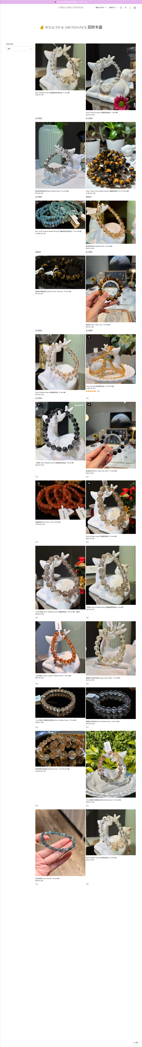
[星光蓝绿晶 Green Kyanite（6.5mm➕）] (60, 842)
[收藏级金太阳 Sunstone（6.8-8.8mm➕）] (60, 499)
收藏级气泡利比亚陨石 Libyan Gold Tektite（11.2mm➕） (103, 678)
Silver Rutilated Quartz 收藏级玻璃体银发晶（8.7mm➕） (53, 92)
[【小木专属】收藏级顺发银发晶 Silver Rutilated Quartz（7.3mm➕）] (60, 702)
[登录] (125, 7)
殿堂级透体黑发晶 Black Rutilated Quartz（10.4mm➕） (52, 191)
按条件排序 (10, 44)
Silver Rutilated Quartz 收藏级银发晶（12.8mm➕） (102, 536)
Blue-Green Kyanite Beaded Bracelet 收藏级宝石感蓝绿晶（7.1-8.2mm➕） (58, 231)
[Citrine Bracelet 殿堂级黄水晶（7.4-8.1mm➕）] (111, 359)
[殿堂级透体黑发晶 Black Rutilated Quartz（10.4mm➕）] (60, 155)
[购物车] (134, 7)
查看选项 (88, 196)
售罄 (87, 398)
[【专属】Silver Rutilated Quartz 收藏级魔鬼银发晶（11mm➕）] (111, 575)
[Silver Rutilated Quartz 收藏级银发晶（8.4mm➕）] (60, 362)
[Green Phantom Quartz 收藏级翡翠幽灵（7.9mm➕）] (111, 76)
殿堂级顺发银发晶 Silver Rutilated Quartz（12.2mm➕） (52, 998)
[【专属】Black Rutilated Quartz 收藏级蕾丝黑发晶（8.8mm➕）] (60, 431)
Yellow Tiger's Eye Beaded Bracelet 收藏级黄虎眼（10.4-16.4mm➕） (108, 191)
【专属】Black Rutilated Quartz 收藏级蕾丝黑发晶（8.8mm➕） (55, 462)
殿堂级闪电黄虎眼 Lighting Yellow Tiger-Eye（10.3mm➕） (53, 291)
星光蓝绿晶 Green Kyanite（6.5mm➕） (47, 878)
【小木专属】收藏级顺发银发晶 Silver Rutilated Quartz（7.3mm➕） (56, 720)
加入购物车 (38, 118)
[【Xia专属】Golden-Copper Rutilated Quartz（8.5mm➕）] (60, 647)
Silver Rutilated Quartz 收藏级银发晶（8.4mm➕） (51, 392)
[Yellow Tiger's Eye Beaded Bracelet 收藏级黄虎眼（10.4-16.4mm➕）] (111, 155)
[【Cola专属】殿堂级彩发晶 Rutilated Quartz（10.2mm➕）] (111, 764)
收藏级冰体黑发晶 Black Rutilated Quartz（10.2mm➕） (103, 721)
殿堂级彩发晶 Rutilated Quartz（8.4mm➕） (99, 246)
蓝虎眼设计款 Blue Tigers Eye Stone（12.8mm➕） (102, 471)
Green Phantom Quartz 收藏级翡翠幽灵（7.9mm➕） (102, 112)
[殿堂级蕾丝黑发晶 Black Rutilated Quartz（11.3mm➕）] (60, 921)
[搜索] (121, 7)
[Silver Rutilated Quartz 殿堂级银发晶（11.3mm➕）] (111, 832)
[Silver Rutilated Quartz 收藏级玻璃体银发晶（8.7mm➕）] (60, 66)
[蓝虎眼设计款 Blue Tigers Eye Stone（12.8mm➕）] (111, 435)
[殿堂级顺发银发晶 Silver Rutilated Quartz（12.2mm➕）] (60, 981)
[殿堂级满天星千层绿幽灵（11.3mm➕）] (111, 983)
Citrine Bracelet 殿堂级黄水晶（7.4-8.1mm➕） (100, 386)
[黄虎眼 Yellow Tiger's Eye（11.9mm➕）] (111, 288)
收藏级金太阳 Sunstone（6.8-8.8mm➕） (48, 522)
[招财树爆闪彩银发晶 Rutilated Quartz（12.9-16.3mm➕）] (60, 748)
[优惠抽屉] (130, 7)
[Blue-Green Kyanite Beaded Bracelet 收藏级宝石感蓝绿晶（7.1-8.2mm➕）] (60, 214)
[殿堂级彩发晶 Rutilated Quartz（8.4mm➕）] (111, 222)
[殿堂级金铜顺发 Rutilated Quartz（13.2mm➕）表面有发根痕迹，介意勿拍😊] (111, 905)
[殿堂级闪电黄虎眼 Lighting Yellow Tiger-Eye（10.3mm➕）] (60, 272)
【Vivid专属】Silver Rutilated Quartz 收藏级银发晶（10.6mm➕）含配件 (57, 611)
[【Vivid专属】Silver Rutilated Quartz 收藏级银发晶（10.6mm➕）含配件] (60, 577)
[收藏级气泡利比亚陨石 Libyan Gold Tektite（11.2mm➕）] (111, 648)
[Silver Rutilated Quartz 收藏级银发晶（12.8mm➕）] (111, 507)
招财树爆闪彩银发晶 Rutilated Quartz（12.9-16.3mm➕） (53, 769)
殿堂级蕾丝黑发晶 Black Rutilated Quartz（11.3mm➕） (52, 957)
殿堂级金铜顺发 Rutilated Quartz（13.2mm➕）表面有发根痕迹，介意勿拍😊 (109, 925)
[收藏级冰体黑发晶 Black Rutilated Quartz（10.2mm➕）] (111, 703)
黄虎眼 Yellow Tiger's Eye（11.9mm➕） (98, 324)
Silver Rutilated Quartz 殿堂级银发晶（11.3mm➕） (101, 857)
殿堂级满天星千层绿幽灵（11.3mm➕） (98, 1003)
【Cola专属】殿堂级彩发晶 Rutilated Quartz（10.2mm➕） (104, 800)
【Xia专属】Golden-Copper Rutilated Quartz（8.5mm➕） (53, 675)
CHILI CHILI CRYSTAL (71, 7)
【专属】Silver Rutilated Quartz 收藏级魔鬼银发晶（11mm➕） (105, 607)
